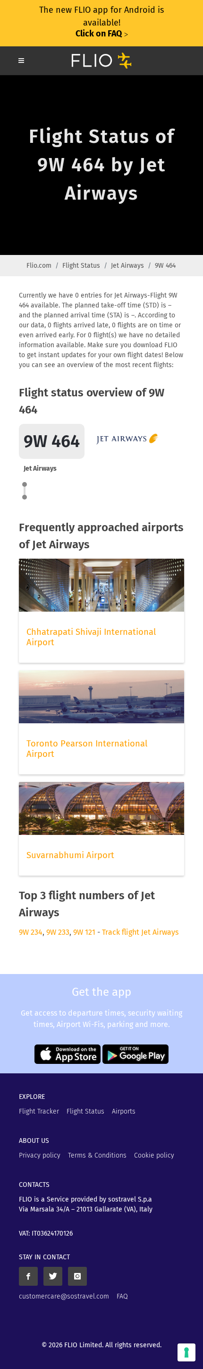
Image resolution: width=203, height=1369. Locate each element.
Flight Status (81, 266)
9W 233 (57, 932)
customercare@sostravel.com (64, 1296)
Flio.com (38, 266)
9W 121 (84, 932)
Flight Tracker (39, 1111)
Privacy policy (39, 1155)
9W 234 (30, 932)
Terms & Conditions (97, 1155)
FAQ (122, 1296)
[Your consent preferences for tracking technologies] (186, 1352)
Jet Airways (127, 266)
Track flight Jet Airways (140, 932)
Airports (123, 1111)
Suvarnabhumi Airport (70, 855)
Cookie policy (154, 1155)
